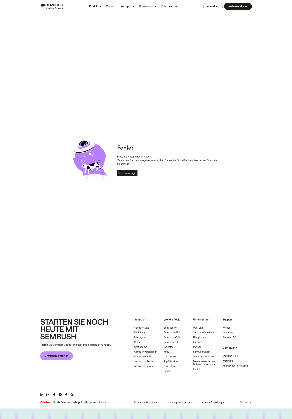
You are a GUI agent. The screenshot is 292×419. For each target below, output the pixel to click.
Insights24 (169, 347)
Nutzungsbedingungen (180, 402)
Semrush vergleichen (145, 352)
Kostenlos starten (238, 6)
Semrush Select (201, 352)
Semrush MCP (171, 328)
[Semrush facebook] (66, 395)
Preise (110, 6)
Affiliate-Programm (144, 366)
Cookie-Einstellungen (213, 402)
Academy (227, 332)
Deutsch (244, 402)
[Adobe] (45, 402)
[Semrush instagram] (48, 395)
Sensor (167, 371)
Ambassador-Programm (235, 366)
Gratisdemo (140, 347)
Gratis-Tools (170, 366)
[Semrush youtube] (60, 395)
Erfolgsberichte (142, 356)
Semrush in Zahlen (144, 361)
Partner (197, 347)
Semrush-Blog (230, 356)
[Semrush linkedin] (42, 395)
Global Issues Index (203, 356)
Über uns (198, 328)
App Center (170, 356)
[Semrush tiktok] (54, 395)
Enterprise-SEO (172, 332)
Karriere (197, 342)
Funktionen (140, 332)
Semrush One (141, 328)
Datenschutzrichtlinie (146, 402)
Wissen (226, 328)
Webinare (227, 361)
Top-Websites (171, 361)
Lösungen (125, 6)
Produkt (94, 6)
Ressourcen (146, 6)
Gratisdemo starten (56, 356)
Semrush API (229, 337)
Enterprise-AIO (172, 337)
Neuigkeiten (199, 337)
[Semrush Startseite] (51, 6)
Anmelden (213, 6)
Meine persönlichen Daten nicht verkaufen (205, 363)
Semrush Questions (203, 332)
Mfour (167, 352)
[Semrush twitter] (72, 395)
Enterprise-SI (171, 342)
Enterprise (167, 6)
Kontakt (197, 369)
